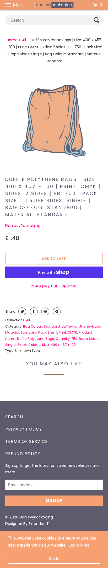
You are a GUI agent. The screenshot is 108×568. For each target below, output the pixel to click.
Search (14, 417)
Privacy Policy (23, 429)
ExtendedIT (39, 523)
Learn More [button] (79, 545)
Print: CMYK (68, 332)
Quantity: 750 (66, 338)
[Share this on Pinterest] (44, 311)
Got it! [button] (54, 559)
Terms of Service (26, 441)
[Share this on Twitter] (21, 311)
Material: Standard (21, 332)
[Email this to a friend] (56, 311)
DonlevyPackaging (23, 225)
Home (12, 40)
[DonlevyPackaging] (54, 5)
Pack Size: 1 (47, 332)
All (24, 40)
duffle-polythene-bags (81, 326)
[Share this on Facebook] (33, 311)
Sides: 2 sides (28, 344)
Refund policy (22, 454)
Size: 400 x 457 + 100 (59, 344)
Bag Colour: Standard (41, 326)
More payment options (53, 285)
